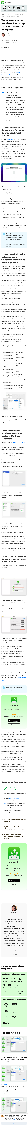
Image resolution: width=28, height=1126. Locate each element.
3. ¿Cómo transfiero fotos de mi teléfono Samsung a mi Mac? (15, 828)
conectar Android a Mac (19, 442)
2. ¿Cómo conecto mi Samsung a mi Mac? (15, 820)
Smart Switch (10, 139)
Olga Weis (8, 35)
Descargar (14, 725)
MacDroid (8, 2)
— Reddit (9, 120)
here (15, 1119)
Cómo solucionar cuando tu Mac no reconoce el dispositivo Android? (13, 1089)
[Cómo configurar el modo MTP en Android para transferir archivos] (14, 1044)
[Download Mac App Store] (14, 720)
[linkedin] (13, 954)
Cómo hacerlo (4, 1054)
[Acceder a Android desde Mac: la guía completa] (14, 1105)
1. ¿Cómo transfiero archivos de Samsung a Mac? (15, 789)
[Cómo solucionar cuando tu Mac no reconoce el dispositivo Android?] (14, 1073)
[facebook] (11, 954)
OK (14, 1123)
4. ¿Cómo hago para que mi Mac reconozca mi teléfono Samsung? (13, 836)
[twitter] (16, 954)
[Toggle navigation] (26, 2)
